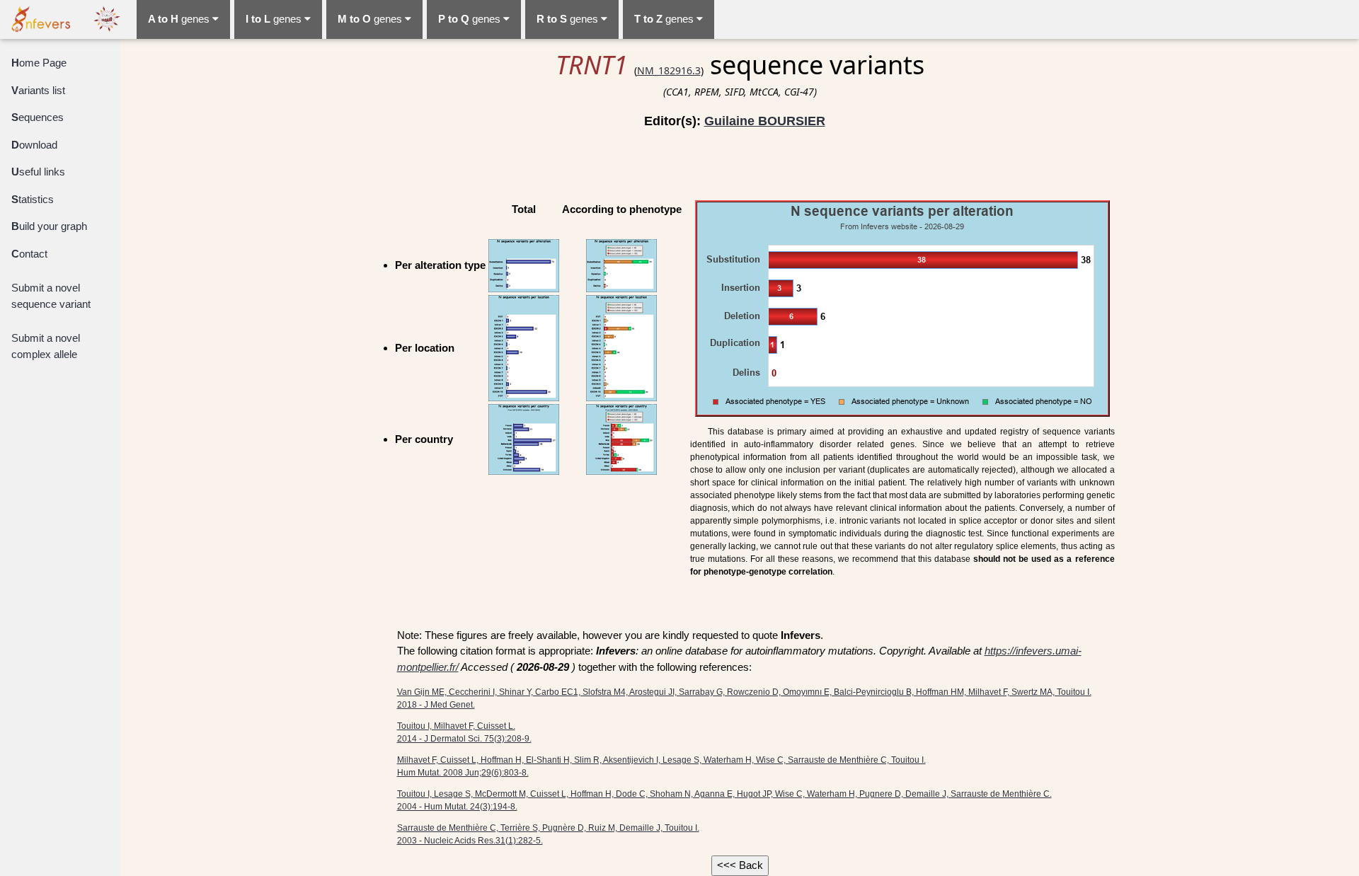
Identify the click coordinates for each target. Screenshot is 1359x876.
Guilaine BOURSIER (764, 121)
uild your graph (49, 226)
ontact (29, 254)
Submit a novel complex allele (45, 346)
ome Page (39, 63)
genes (180, 19)
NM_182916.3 (669, 70)
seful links (38, 172)
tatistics (32, 199)
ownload (34, 145)
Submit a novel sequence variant (51, 296)
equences (37, 117)
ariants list (38, 90)
